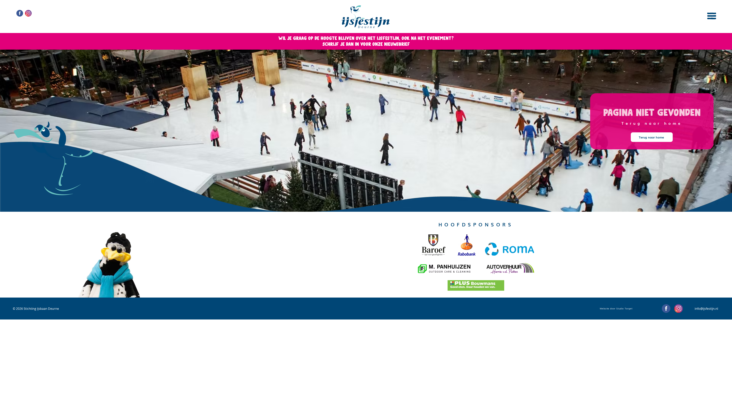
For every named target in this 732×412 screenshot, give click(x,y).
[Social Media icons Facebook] (19, 13)
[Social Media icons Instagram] (28, 13)
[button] (711, 16)
